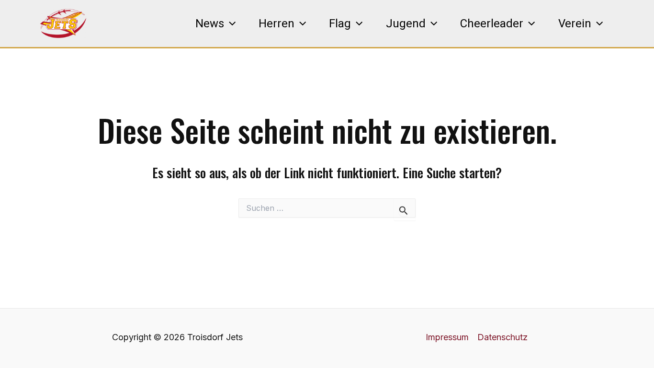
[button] (230, 23)
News (209, 23)
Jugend (406, 23)
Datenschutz (502, 337)
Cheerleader (491, 23)
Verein (574, 23)
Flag (340, 23)
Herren (276, 23)
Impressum (447, 337)
